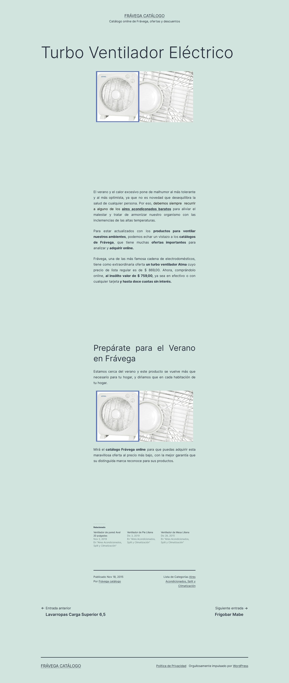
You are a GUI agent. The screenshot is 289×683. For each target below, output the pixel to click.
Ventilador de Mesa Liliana (175, 532)
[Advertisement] (53, 159)
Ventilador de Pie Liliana (140, 532)
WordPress (240, 666)
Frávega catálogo (144, 15)
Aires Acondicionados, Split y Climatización (181, 581)
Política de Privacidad (171, 666)
